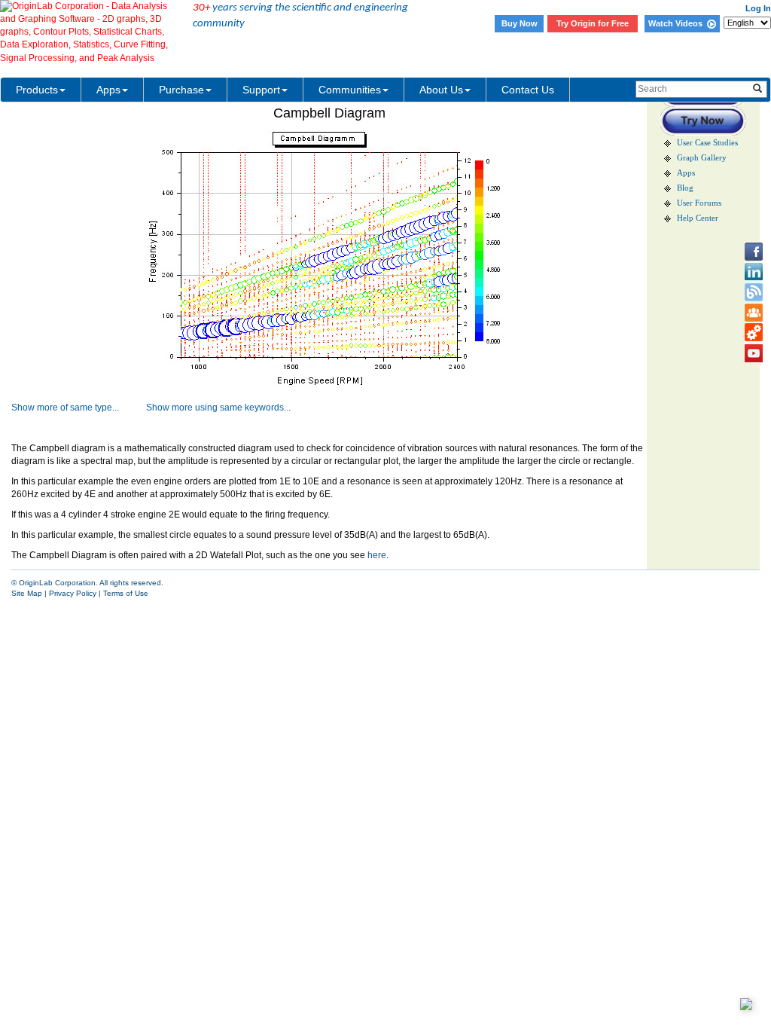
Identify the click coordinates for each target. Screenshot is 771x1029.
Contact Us (527, 90)
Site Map (26, 593)
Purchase (181, 90)
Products (37, 90)
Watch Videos (677, 23)
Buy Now (519, 23)
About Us (441, 90)
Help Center (697, 218)
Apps (108, 90)
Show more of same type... (65, 407)
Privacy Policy (72, 593)
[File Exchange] (753, 333)
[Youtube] (753, 353)
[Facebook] (753, 251)
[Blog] (753, 292)
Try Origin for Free (592, 23)
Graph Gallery (702, 158)
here (376, 555)
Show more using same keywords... (218, 407)
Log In (758, 8)
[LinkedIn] (753, 272)
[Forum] (753, 312)
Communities (349, 90)
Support (261, 90)
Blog (685, 188)
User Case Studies (707, 143)
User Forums (699, 203)
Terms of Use (125, 593)
